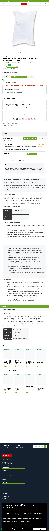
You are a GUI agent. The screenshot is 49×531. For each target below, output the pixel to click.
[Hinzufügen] (9, 77)
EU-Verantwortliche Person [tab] (8, 309)
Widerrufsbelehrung (6, 488)
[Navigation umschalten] (3, 4)
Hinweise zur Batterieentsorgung (9, 475)
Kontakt (4, 470)
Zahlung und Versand (6, 473)
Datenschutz (5, 487)
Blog (3, 477)
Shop (6, 56)
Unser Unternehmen (6, 472)
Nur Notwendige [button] (24, 529)
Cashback (4, 479)
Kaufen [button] (31, 76)
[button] (12, 67)
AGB (3, 485)
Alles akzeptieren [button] (39, 529)
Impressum (4, 490)
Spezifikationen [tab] (5, 306)
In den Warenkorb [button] (19, 76)
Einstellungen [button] (12, 529)
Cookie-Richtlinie (6, 524)
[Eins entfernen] (4, 77)
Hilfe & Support (7, 465)
